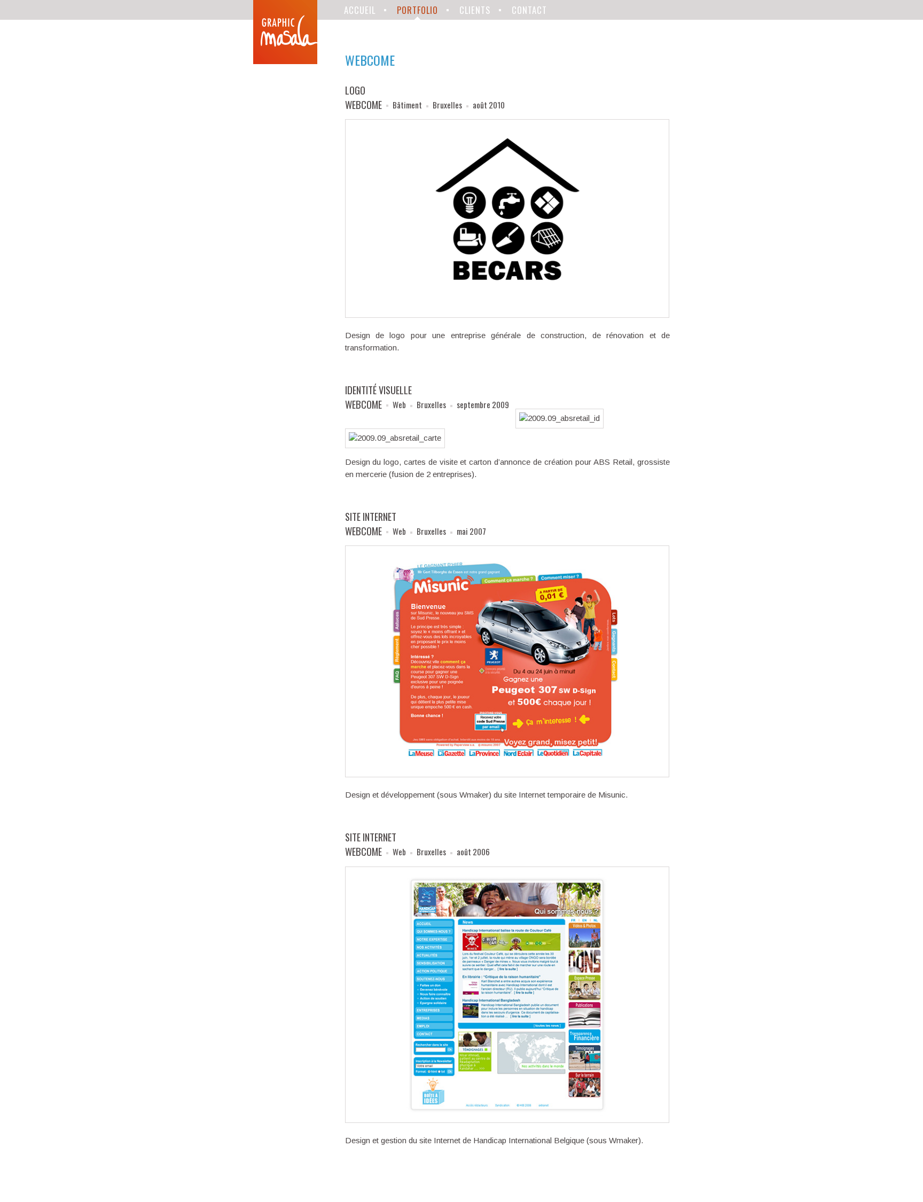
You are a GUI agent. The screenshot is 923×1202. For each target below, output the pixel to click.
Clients (474, 10)
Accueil (360, 10)
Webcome (363, 104)
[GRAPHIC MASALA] (285, 32)
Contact (529, 10)
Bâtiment (407, 105)
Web (399, 404)
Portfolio (417, 10)
